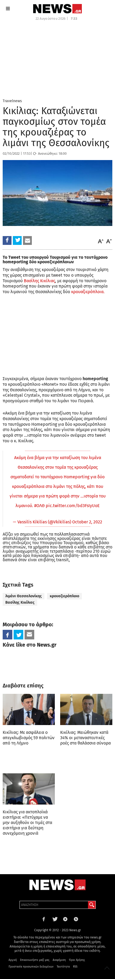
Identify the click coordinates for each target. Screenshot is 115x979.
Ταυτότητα (63, 966)
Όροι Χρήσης (77, 960)
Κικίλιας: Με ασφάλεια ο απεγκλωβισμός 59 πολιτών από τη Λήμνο (29, 738)
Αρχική (13, 960)
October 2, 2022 (87, 521)
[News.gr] (57, 8)
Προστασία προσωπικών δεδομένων (31, 966)
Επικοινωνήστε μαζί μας (34, 960)
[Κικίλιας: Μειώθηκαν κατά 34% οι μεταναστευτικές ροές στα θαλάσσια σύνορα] (86, 709)
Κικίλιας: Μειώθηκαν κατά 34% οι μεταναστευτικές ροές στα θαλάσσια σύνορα (85, 738)
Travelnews (12, 101)
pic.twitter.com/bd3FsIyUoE (73, 505)
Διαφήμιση (59, 960)
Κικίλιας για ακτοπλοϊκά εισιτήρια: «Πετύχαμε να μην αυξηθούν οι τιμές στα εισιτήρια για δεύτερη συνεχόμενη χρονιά (27, 822)
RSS (75, 966)
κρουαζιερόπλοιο (64, 596)
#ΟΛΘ (39, 505)
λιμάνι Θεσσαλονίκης (23, 596)
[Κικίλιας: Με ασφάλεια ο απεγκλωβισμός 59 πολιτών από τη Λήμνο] (29, 709)
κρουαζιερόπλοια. (88, 291)
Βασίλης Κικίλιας (39, 280)
